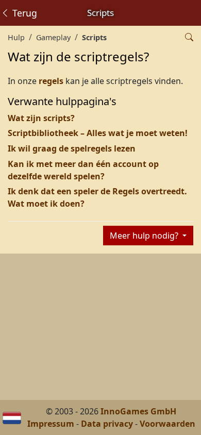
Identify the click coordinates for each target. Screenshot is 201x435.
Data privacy (107, 423)
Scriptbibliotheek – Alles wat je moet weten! (98, 133)
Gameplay (53, 37)
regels (51, 81)
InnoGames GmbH (138, 411)
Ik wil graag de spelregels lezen (72, 148)
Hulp (16, 37)
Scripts (94, 37)
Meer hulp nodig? (145, 235)
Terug (23, 13)
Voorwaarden (167, 423)
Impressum (50, 423)
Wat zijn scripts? (41, 118)
